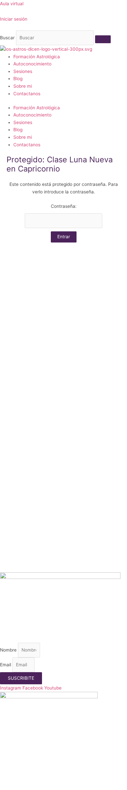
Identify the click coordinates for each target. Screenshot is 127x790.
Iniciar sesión (13, 19)
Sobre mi (22, 86)
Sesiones (22, 71)
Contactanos (26, 93)
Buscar (7, 37)
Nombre (9, 650)
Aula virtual (11, 3)
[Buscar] (103, 39)
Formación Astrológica (36, 56)
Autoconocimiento (32, 63)
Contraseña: (64, 206)
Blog (17, 78)
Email (6, 664)
